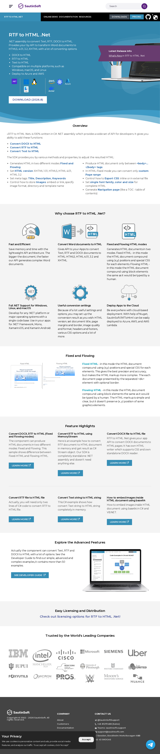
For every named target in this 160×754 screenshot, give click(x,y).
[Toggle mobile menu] (9, 6)
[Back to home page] (33, 6)
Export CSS (112, 178)
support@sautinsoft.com (110, 731)
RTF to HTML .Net (13, 17)
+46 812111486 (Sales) (108, 724)
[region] (48, 740)
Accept (86, 739)
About (60, 720)
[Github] (147, 16)
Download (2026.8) (27, 99)
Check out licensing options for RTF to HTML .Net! (80, 616)
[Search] (144, 6)
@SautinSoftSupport (108, 720)
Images (41, 182)
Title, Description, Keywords (47, 178)
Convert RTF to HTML (24, 147)
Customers (63, 724)
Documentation (65, 728)
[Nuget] (154, 16)
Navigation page (109, 189)
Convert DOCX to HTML (25, 143)
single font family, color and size (112, 182)
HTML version (24, 170)
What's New (115, 55)
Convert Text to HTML (24, 151)
